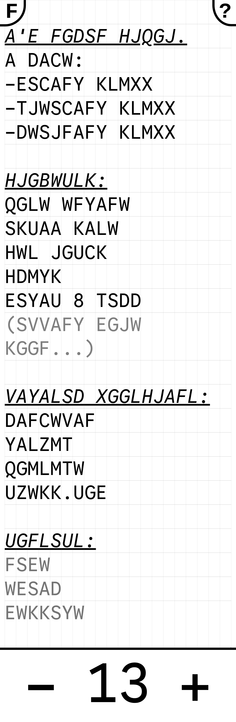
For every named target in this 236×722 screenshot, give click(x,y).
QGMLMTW (44, 468)
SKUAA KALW (62, 228)
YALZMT (39, 444)
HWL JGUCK (56, 252)
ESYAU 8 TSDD (73, 300)
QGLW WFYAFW (67, 204)
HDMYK (33, 276)
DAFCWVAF (50, 420)
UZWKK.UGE (56, 492)
